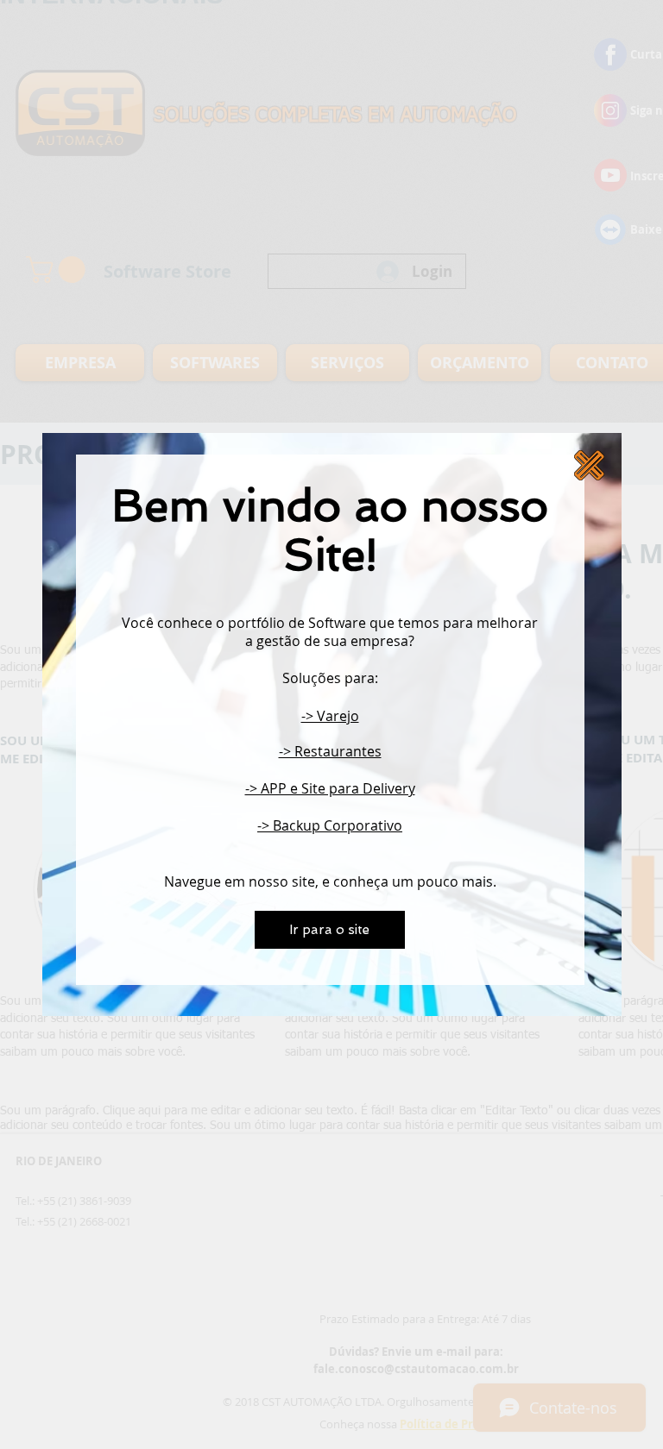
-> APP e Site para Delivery (330, 788)
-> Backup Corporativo (329, 825)
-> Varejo (330, 715)
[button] (589, 465)
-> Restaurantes (330, 751)
